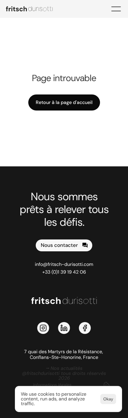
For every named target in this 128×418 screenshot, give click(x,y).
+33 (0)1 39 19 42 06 (64, 272)
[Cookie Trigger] (106, 384)
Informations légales (52, 384)
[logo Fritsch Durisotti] (33, 9)
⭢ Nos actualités (64, 368)
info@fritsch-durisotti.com (64, 264)
